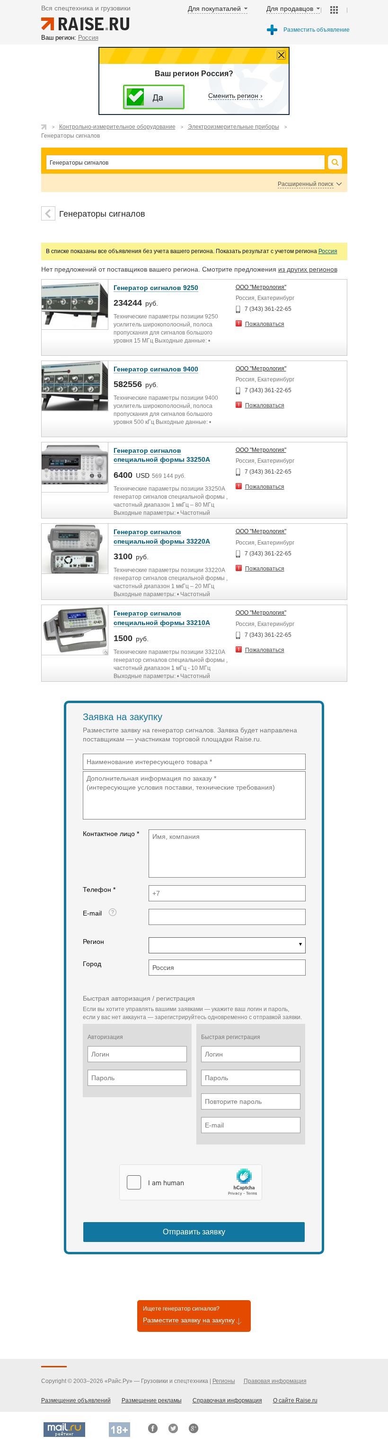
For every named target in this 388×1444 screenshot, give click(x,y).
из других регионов (307, 269)
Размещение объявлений (76, 1400)
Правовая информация (275, 1381)
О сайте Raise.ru (295, 1400)
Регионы (223, 1381)
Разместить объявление (316, 29)
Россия (327, 251)
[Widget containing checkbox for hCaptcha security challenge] (190, 1182)
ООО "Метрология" (261, 287)
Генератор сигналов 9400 (156, 369)
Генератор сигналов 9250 (156, 287)
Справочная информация (227, 1400)
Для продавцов (289, 8)
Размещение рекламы (152, 1400)
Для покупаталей (214, 8)
